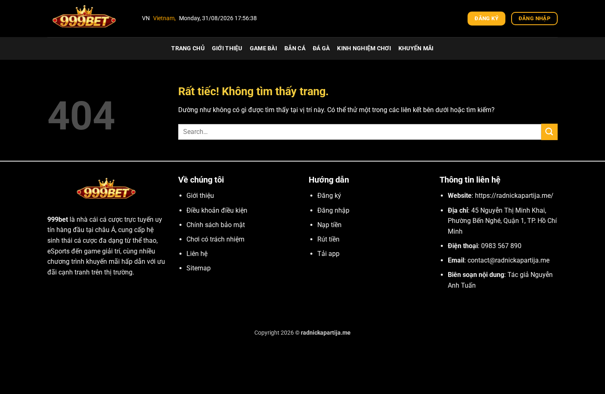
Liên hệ (196, 254)
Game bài (263, 48)
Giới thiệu (227, 48)
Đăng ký (329, 195)
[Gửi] (549, 132)
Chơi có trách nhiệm (215, 239)
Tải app (328, 254)
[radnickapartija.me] (88, 18)
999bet (57, 219)
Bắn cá (294, 48)
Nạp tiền (329, 225)
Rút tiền (328, 239)
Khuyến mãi (416, 48)
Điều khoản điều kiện (216, 210)
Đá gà (321, 48)
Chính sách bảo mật (215, 225)
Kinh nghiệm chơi (364, 48)
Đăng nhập (333, 210)
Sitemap (198, 268)
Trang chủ (188, 48)
